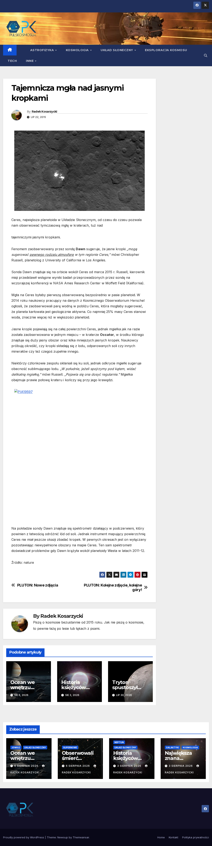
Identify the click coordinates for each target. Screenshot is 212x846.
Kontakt (173, 837)
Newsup (62, 837)
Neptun (119, 742)
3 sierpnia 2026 (129, 765)
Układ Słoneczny (117, 50)
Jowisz (16, 747)
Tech (12, 61)
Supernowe (70, 747)
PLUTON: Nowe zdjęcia (37, 585)
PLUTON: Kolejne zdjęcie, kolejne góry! (113, 587)
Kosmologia (78, 50)
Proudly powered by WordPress (24, 837)
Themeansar (81, 837)
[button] (205, 55)
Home (161, 837)
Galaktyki (172, 747)
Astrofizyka (42, 50)
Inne (30, 61)
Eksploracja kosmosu (166, 50)
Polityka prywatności (195, 837)
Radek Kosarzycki (44, 111)
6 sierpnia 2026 (26, 765)
